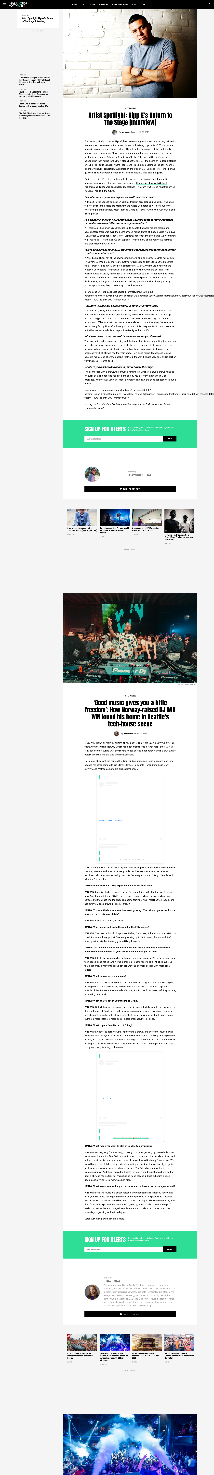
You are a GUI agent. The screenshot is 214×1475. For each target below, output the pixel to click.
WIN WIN (120, 742)
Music (74, 4)
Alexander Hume (128, 132)
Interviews (103, 4)
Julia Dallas (128, 734)
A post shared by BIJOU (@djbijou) (131, 859)
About (143, 4)
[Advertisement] (38, 49)
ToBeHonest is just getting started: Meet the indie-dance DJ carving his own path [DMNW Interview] (33, 94)
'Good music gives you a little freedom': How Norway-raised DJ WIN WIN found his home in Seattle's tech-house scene (35, 81)
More (134, 4)
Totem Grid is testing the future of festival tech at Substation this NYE (33, 105)
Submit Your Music (120, 4)
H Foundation (107, 168)
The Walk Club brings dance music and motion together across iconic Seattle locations (34, 115)
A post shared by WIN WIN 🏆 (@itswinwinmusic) (131, 1138)
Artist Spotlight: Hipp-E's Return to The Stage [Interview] (37, 20)
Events (83, 4)
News (92, 4)
